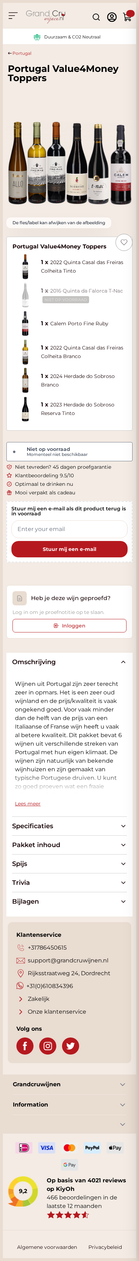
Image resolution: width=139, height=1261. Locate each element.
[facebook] (25, 1046)
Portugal (21, 53)
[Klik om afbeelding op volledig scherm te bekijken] (69, 162)
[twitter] (70, 1046)
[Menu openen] (12, 15)
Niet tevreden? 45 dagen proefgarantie (63, 467)
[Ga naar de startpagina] (45, 16)
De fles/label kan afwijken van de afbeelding (58, 222)
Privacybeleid (105, 1247)
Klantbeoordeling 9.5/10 (44, 475)
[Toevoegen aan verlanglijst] (124, 242)
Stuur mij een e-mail (69, 549)
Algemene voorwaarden (47, 1247)
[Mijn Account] (112, 17)
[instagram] (47, 1046)
